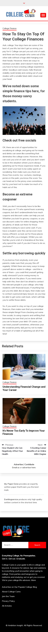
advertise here (29, 467)
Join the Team (8, 596)
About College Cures (11, 591)
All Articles (7, 605)
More (33, 580)
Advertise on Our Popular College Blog (19, 587)
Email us (15, 467)
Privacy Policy (8, 601)
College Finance (10, 28)
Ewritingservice (11, 499)
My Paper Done (11, 484)
